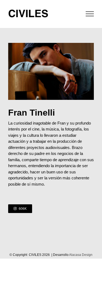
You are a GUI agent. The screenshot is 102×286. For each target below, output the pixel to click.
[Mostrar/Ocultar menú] (90, 13)
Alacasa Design (80, 255)
